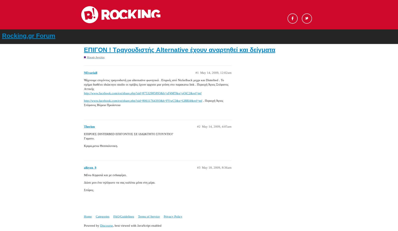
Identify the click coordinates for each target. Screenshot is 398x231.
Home (88, 216)
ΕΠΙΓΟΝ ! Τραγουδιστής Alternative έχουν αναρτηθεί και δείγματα (179, 49)
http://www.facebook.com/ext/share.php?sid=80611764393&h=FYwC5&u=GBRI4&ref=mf (143, 100)
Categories (102, 216)
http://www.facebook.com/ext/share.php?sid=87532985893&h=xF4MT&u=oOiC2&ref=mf (142, 93)
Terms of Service (149, 216)
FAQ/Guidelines (123, 216)
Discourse (106, 225)
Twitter (307, 18)
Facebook (293, 18)
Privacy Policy (173, 216)
